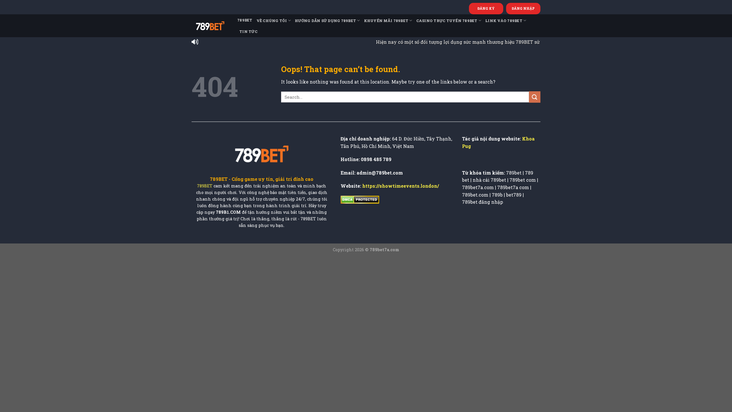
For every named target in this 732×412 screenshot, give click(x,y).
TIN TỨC (248, 31)
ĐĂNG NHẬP (523, 8)
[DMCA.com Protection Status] (360, 199)
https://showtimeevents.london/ (400, 186)
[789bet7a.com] (210, 26)
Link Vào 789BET (503, 20)
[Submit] (534, 96)
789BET (244, 20)
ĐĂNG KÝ (486, 8)
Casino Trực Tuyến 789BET (447, 20)
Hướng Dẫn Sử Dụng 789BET (325, 20)
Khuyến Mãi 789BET (386, 20)
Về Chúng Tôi (271, 20)
